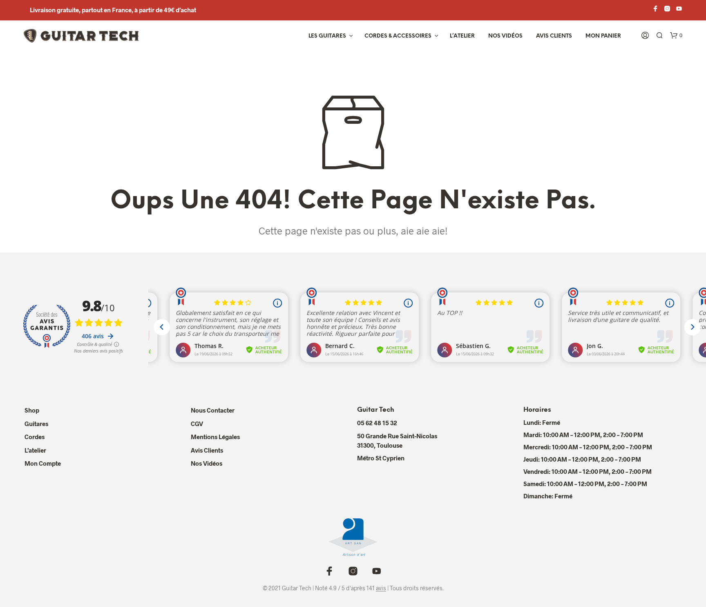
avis (381, 588)
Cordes (35, 436)
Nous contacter (213, 410)
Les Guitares (327, 36)
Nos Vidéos (206, 463)
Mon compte (43, 463)
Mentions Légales (215, 436)
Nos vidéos (505, 36)
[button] (676, 35)
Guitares (36, 423)
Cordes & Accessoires (397, 36)
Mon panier (603, 36)
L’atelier (462, 36)
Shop (32, 410)
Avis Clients (554, 36)
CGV (197, 423)
